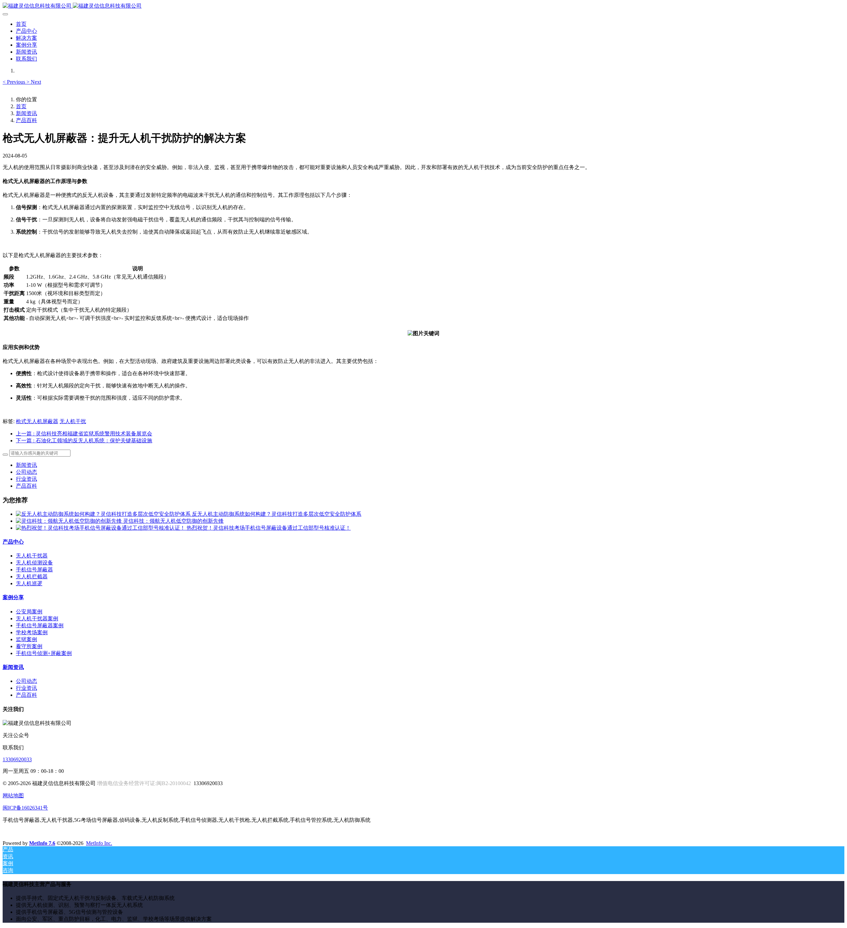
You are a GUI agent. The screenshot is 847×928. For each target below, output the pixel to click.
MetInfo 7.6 (42, 843)
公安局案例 (29, 611)
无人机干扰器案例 (37, 618)
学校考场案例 (32, 632)
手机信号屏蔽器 (34, 569)
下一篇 (84, 440)
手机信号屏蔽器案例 (40, 625)
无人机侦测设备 (34, 562)
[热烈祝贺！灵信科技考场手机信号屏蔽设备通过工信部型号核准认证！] (101, 528)
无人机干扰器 (32, 555)
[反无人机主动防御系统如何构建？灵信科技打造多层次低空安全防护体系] (104, 514)
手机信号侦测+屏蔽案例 (44, 653)
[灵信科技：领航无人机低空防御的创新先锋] (69, 521)
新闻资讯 (26, 113)
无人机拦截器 (32, 576)
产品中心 (13, 542)
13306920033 (17, 759)
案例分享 (13, 597)
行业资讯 (26, 479)
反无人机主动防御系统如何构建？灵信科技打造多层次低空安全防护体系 (276, 514)
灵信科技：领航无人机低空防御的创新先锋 (173, 521)
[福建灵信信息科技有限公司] (423, 6)
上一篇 (84, 433)
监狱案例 (26, 639)
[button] (14, 82)
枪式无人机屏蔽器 (37, 421)
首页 (21, 24)
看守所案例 (29, 646)
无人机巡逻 (29, 583)
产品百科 (26, 120)
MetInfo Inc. (99, 843)
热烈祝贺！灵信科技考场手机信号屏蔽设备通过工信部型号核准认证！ (269, 528)
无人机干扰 (73, 421)
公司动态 (26, 472)
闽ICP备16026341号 (25, 808)
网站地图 (13, 795)
